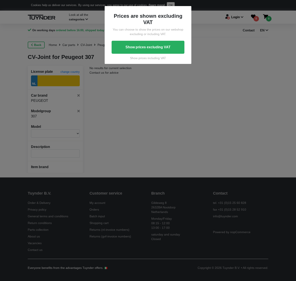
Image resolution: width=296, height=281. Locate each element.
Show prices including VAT (148, 58)
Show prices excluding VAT (148, 47)
